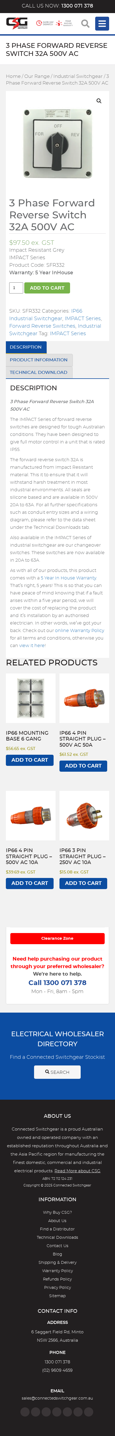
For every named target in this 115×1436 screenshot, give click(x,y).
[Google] (67, 1412)
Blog (57, 1254)
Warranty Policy (57, 1271)
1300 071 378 (57, 1362)
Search (59, 1072)
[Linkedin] (56, 1412)
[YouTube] (78, 1412)
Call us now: (57, 6)
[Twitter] (46, 1412)
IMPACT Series (83, 318)
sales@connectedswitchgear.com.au (57, 1398)
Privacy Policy (57, 1288)
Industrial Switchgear (78, 76)
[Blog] (88, 1412)
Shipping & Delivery (57, 1263)
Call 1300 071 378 (57, 983)
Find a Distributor (57, 1229)
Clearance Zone (57, 939)
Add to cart (47, 288)
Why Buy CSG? (57, 1213)
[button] (99, 101)
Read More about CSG (77, 1171)
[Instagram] (35, 1412)
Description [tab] (26, 347)
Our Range (37, 76)
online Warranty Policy (79, 630)
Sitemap (57, 1296)
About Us (57, 1221)
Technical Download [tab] (38, 372)
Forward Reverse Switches (42, 326)
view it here (32, 645)
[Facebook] (25, 1412)
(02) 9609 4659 (57, 1370)
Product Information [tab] (39, 360)
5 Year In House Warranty (68, 578)
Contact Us (57, 1246)
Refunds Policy (57, 1279)
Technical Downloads (57, 1238)
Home (13, 76)
